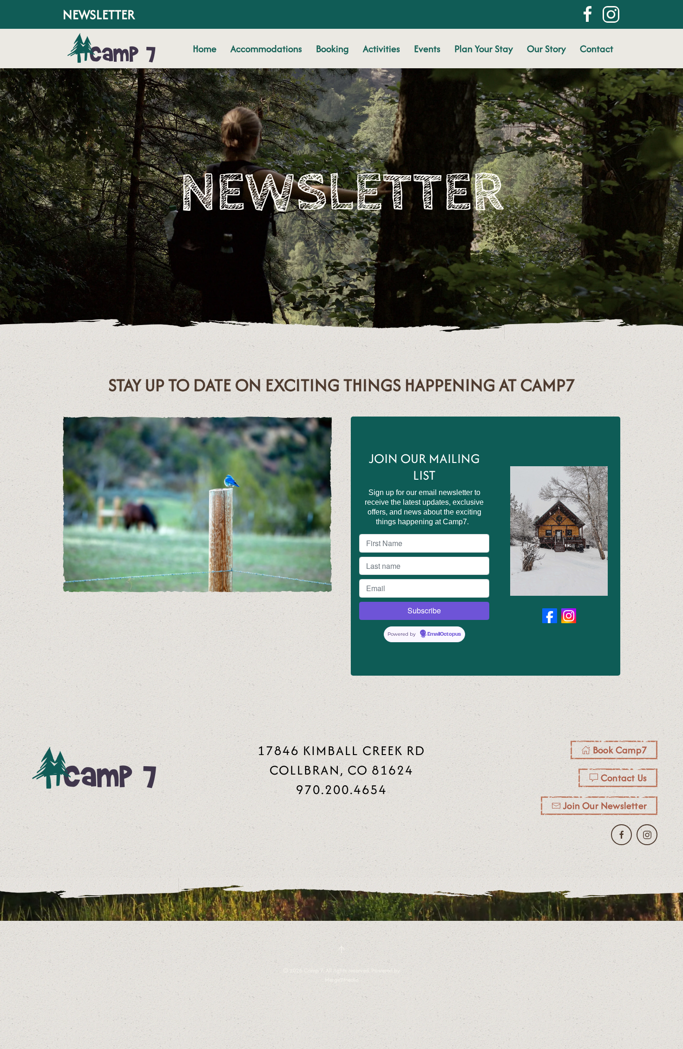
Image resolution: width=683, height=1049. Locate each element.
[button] (341, 950)
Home (205, 48)
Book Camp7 (620, 749)
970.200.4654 (341, 789)
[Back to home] (112, 48)
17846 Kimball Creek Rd (341, 750)
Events (427, 48)
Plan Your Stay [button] (483, 48)
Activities (381, 48)
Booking (332, 48)
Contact (596, 48)
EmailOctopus (444, 634)
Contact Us (624, 777)
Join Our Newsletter (605, 805)
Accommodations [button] (266, 48)
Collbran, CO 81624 (341, 770)
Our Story (546, 48)
